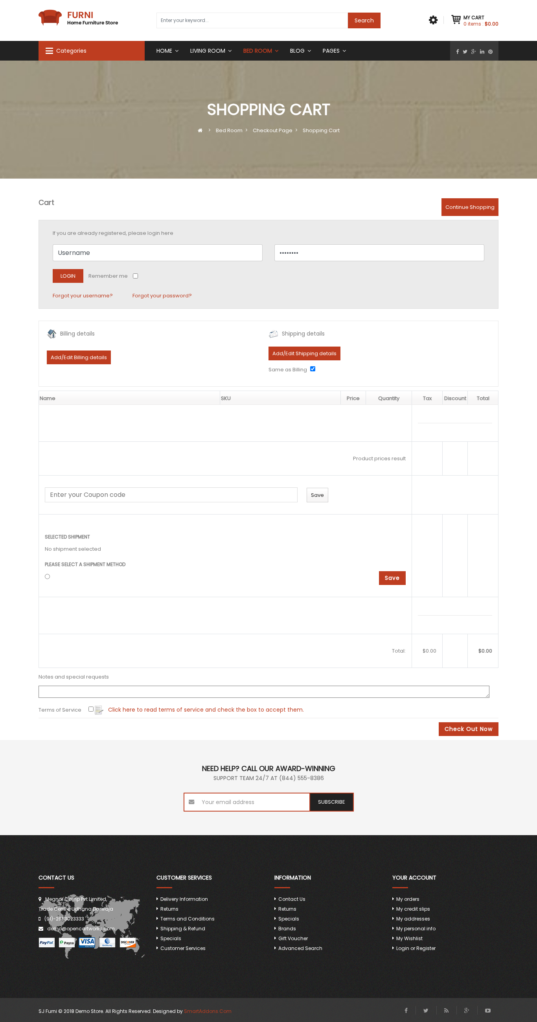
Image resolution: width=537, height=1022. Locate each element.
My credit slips (413, 909)
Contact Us (291, 899)
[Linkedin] (482, 51)
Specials (170, 938)
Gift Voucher (293, 938)
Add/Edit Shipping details (304, 353)
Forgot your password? (162, 295)
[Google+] (473, 51)
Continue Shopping (470, 207)
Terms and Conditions (187, 918)
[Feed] (446, 1011)
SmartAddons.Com (208, 1011)
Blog (297, 51)
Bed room (257, 51)
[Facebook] (457, 51)
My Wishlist (409, 938)
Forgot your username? (83, 295)
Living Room (207, 51)
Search (364, 20)
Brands (287, 928)
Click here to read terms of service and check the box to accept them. (205, 710)
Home (164, 51)
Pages (331, 51)
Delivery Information (184, 899)
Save (392, 578)
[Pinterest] (490, 51)
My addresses (413, 918)
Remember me (108, 276)
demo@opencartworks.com (81, 928)
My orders (407, 899)
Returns (169, 909)
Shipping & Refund (182, 928)
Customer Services (183, 948)
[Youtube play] (487, 1011)
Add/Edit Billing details (79, 357)
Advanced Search (300, 948)
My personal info (416, 928)
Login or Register (416, 948)
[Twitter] (465, 51)
